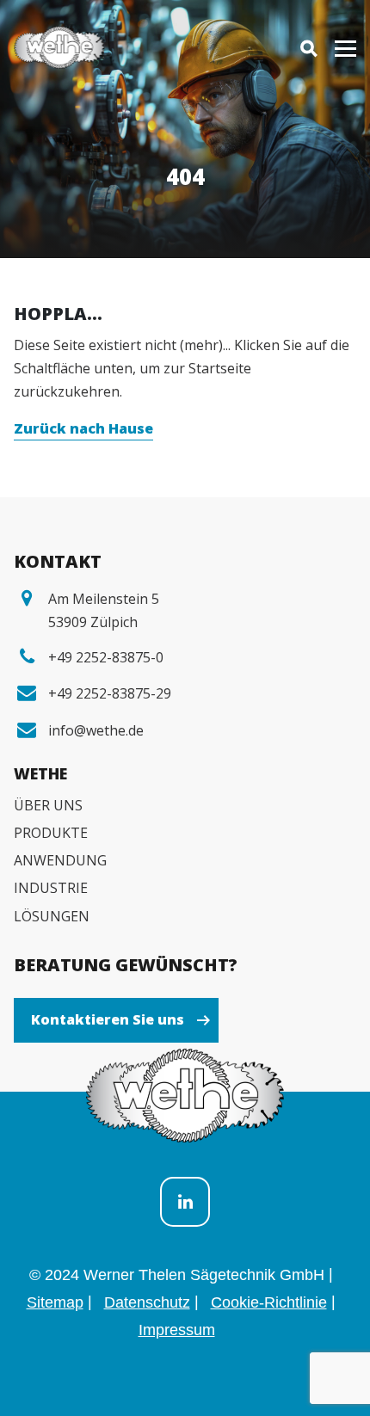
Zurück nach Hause (83, 428)
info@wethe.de (96, 730)
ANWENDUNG (60, 860)
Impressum (177, 1330)
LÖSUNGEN (51, 916)
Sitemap (55, 1302)
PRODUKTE (51, 832)
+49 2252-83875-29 (109, 693)
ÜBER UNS (48, 805)
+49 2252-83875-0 (105, 657)
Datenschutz (147, 1302)
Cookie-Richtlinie (269, 1302)
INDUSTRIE (51, 887)
